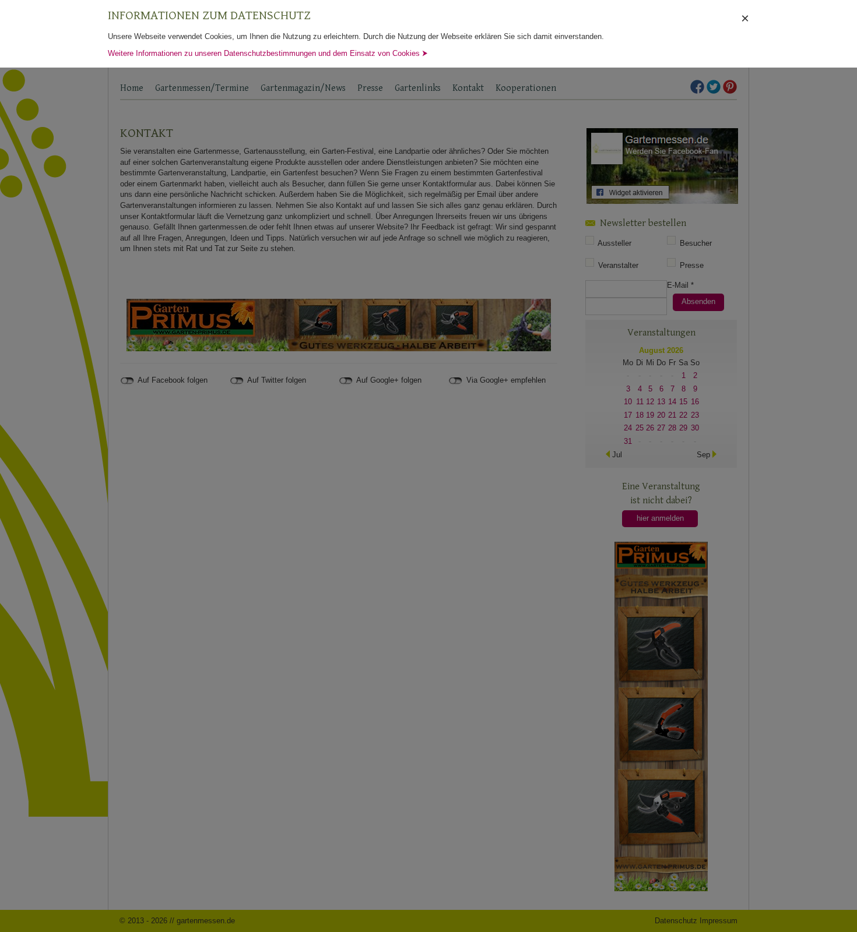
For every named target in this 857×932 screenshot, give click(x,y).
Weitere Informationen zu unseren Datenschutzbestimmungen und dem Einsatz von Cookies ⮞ (268, 53)
